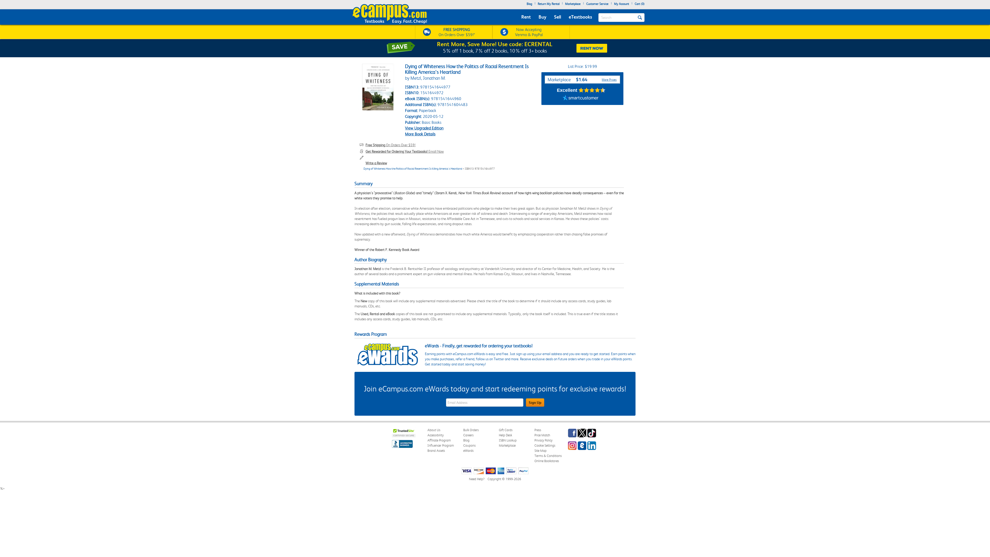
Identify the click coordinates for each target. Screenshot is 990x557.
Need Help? (476, 479)
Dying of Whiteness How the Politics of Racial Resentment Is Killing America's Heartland (413, 168)
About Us (433, 430)
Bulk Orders (471, 430)
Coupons (469, 445)
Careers (468, 435)
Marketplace (573, 4)
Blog (529, 4)
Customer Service (597, 4)
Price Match (542, 435)
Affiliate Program (439, 440)
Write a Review (376, 163)
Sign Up (535, 402)
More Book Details (420, 134)
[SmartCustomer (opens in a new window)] (581, 98)
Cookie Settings (544, 445)
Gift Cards (506, 430)
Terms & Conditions (548, 456)
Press (537, 430)
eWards (468, 451)
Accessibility (435, 435)
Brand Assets (436, 451)
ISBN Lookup (508, 440)
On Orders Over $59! (391, 145)
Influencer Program (440, 445)
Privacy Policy (543, 440)
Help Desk (505, 435)
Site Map (540, 451)
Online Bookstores (546, 461)
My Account (621, 4)
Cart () (640, 4)
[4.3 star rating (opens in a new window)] (592, 90)
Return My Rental (548, 4)
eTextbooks (580, 17)
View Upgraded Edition (424, 128)
